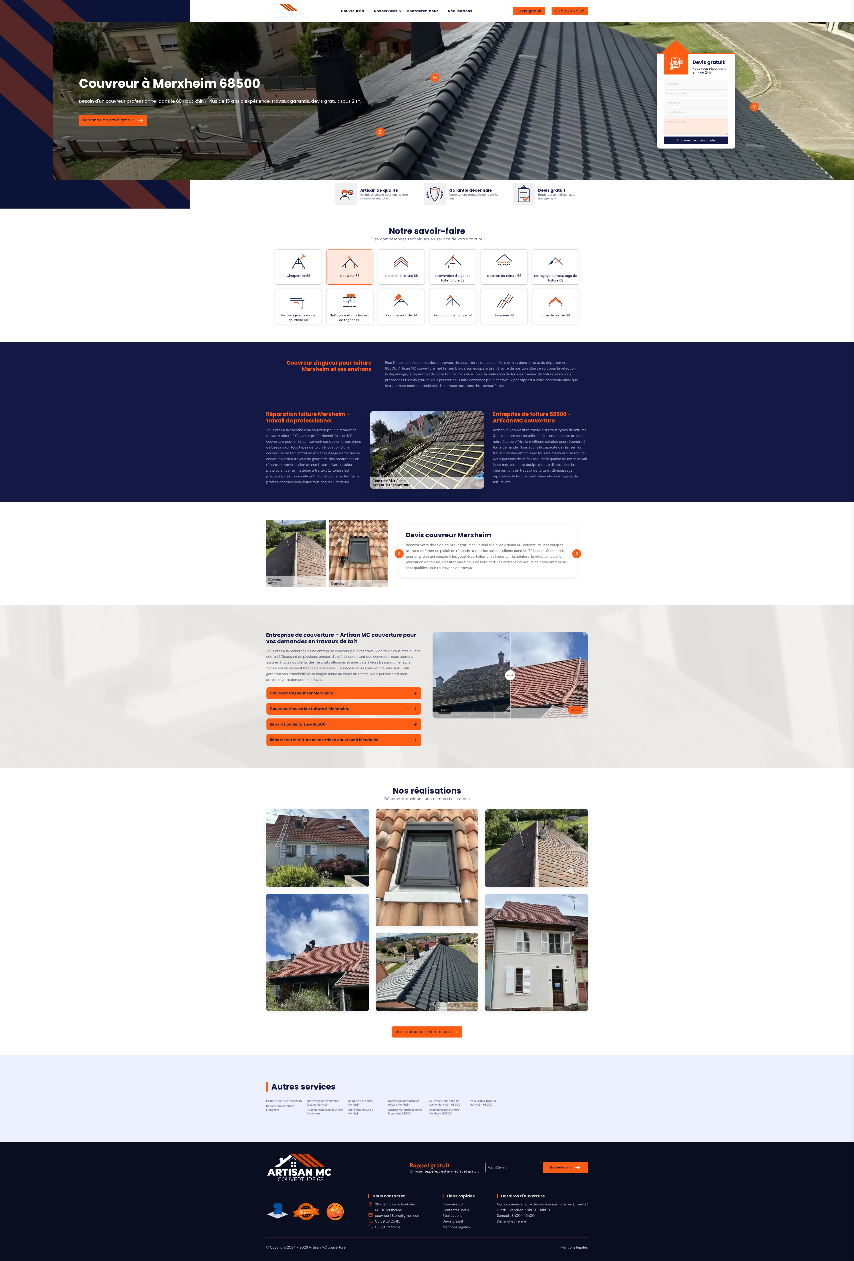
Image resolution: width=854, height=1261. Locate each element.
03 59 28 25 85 (569, 11)
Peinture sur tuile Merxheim (284, 1101)
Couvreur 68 (352, 11)
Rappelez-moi (561, 1167)
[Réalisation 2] (427, 867)
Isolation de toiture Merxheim (360, 1102)
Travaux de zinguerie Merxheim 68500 (482, 1102)
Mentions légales (456, 1227)
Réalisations (460, 11)
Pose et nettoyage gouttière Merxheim (325, 1111)
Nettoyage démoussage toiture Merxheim (403, 1102)
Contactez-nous (422, 11)
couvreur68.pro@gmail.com (397, 1215)
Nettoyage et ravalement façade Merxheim (323, 1102)
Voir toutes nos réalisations (422, 1031)
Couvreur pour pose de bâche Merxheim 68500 (444, 1102)
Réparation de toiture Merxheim (280, 1108)
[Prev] (399, 553)
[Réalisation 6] (427, 972)
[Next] (576, 553)
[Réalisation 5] (536, 952)
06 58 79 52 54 (388, 1227)
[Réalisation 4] (317, 952)
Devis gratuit (529, 11)
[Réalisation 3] (536, 848)
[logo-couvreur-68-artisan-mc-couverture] (284, 10)
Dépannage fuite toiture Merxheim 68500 (444, 1111)
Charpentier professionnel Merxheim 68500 (405, 1111)
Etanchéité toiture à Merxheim (360, 1111)
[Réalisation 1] (317, 848)
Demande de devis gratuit (108, 120)
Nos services (385, 11)
